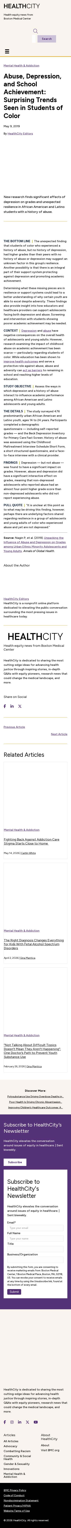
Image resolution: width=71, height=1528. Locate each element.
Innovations (11, 1469)
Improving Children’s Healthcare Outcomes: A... (35, 1107)
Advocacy (10, 1446)
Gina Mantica (27, 958)
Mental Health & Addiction (21, 65)
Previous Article (14, 727)
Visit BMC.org (50, 1450)
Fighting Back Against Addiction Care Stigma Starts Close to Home (31, 841)
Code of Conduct (14, 1495)
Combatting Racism (17, 1451)
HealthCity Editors (20, 133)
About (45, 1445)
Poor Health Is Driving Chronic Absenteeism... (35, 1102)
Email (11, 1222)
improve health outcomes (21, 361)
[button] (15, 1162)
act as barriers (32, 370)
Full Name (13, 1233)
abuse (47, 330)
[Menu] (7, 51)
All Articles (11, 1441)
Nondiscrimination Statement (21, 1500)
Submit (14, 1291)
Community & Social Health (17, 1457)
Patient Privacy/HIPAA (17, 1505)
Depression (29, 330)
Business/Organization (22, 1254)
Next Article (59, 734)
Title (10, 1243)
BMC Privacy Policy (15, 1490)
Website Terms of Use (17, 1510)
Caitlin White (28, 853)
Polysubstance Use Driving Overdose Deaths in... (35, 1096)
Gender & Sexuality (17, 1464)
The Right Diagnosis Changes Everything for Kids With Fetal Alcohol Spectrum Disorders (34, 944)
